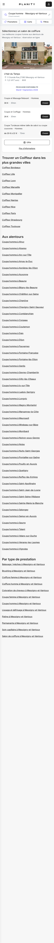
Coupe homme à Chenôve (15, 300)
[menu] (3, 4)
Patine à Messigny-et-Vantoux (17, 616)
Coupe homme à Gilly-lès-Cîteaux (19, 379)
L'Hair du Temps (12, 74)
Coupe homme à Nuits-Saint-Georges (21, 451)
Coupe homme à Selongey (15, 509)
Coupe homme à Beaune (14, 281)
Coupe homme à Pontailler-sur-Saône (21, 457)
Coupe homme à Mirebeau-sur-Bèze (20, 424)
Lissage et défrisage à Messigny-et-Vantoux (24, 610)
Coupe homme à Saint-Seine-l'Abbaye (21, 496)
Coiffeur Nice (8, 206)
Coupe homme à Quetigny (15, 470)
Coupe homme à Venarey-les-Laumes (21, 542)
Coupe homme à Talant (13, 529)
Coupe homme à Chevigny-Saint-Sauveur (23, 307)
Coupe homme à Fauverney (15, 346)
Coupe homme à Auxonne (15, 274)
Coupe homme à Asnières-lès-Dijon (20, 268)
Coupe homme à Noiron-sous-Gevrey (21, 437)
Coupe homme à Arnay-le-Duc (17, 261)
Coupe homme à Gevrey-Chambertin (20, 372)
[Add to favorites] (48, 46)
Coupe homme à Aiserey (14, 248)
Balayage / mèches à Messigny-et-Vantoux (23, 564)
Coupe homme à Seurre (14, 522)
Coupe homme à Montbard (15, 431)
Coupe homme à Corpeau (15, 320)
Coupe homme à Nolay (13, 444)
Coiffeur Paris (9, 213)
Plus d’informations (27, 148)
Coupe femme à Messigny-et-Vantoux (21, 597)
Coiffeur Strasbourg (12, 219)
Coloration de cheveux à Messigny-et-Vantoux (25, 590)
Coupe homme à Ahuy (13, 241)
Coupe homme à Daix (12, 333)
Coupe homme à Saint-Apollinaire (19, 483)
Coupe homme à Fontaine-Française (20, 353)
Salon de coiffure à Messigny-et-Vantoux (22, 636)
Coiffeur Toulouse (11, 226)
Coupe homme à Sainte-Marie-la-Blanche (22, 503)
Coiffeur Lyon (9, 180)
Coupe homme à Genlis (13, 366)
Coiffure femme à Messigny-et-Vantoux (22, 577)
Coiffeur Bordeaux (11, 167)
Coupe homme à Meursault (15, 418)
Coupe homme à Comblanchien (18, 313)
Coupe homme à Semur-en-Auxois (19, 516)
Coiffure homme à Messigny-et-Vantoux (22, 584)
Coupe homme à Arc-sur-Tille (16, 255)
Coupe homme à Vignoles (15, 549)
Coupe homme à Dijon (13, 339)
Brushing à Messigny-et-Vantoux (18, 571)
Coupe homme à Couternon (16, 326)
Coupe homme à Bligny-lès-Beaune (19, 287)
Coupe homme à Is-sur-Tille (16, 385)
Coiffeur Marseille (11, 187)
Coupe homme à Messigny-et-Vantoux (21, 603)
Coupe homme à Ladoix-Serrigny (18, 392)
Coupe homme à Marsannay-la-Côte (20, 411)
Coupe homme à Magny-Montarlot (19, 405)
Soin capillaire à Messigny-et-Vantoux (21, 629)
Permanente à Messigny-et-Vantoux (20, 623)
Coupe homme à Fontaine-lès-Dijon (20, 359)
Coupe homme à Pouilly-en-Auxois (19, 464)
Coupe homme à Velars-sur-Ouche (19, 535)
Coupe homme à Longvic (14, 398)
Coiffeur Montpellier (12, 193)
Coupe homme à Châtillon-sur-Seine (20, 294)
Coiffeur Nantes (10, 200)
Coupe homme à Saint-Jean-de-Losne (21, 490)
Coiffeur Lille (8, 174)
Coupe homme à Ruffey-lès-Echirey (20, 477)
